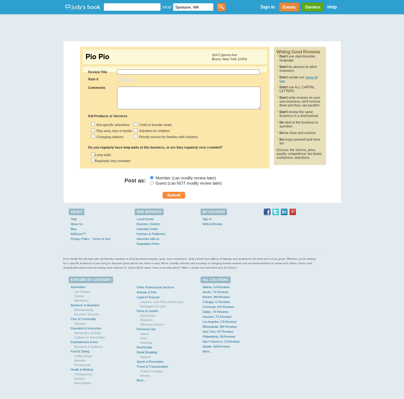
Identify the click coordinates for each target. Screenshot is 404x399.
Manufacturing (83, 309)
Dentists (79, 378)
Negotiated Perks (148, 243)
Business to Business (85, 305)
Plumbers (146, 320)
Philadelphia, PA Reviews (219, 336)
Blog (73, 229)
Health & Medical (82, 369)
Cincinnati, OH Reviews (218, 306)
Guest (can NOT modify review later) (189, 183)
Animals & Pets (147, 292)
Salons (144, 333)
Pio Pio (97, 56)
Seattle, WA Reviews (216, 346)
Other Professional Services (155, 287)
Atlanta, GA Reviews (216, 287)
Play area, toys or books (113, 131)
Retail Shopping (147, 352)
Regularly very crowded (112, 161)
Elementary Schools (87, 333)
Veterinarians (83, 383)
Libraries (80, 323)
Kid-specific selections (112, 125)
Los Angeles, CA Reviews (220, 321)
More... (141, 380)
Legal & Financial (148, 297)
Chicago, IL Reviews (216, 302)
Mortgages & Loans (153, 306)
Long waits (103, 155)
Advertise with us (148, 239)
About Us (77, 224)
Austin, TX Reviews (216, 292)
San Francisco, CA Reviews (221, 341)
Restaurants (82, 365)
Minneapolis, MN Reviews (220, 326)
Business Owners (149, 224)
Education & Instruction (86, 328)
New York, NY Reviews (218, 331)
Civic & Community (83, 319)
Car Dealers (82, 291)
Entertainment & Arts (84, 342)
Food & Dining (80, 351)
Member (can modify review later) (186, 178)
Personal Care (146, 329)
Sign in (267, 7)
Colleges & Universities (89, 337)
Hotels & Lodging (151, 371)
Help (332, 7)
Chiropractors (83, 374)
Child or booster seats (154, 125)
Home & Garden (147, 311)
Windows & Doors (152, 324)
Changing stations (109, 137)
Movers (145, 375)
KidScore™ (78, 234)
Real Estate (144, 347)
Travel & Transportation (152, 366)
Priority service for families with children (167, 137)
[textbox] (132, 7)
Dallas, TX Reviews (216, 311)
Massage (146, 342)
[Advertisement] (202, 27)
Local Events (145, 219)
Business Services (86, 314)
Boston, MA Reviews (216, 297)
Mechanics (81, 300)
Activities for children (153, 131)
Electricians (148, 315)
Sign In (207, 219)
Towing (79, 296)
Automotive (78, 287)
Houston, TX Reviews (217, 316)
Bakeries (80, 360)
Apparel (145, 357)
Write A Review (212, 224)
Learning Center (147, 229)
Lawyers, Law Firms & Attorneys (162, 302)
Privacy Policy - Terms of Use (90, 239)
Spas (143, 338)
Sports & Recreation (150, 361)
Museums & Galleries (88, 346)
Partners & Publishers (151, 234)
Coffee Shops (83, 356)
